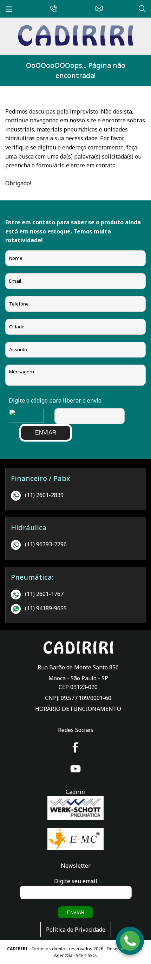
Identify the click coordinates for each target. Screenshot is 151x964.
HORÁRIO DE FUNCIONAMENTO (78, 709)
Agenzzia (63, 955)
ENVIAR (46, 433)
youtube (75, 769)
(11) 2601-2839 (44, 495)
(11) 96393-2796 (46, 544)
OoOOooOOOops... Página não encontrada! (75, 70)
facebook (75, 747)
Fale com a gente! (130, 937)
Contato (97, 8)
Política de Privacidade (75, 929)
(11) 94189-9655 (46, 608)
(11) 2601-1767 (44, 594)
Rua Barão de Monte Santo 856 (78, 667)
